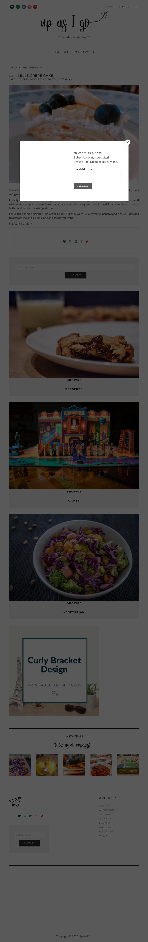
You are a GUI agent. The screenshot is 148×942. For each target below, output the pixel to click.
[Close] (127, 142)
